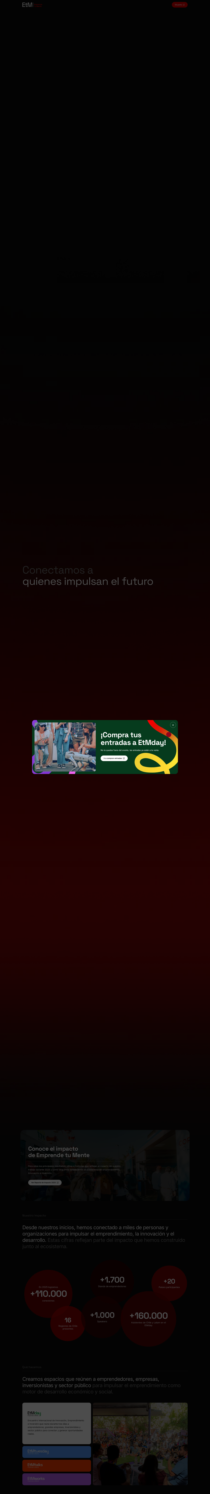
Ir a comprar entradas (113, 758)
